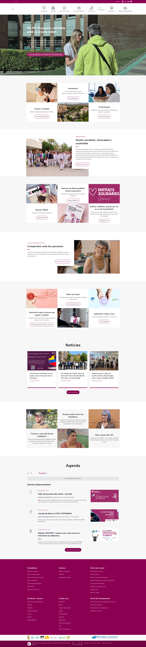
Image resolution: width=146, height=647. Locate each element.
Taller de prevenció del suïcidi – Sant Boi (55, 494)
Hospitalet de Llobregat (64, 577)
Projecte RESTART (31, 620)
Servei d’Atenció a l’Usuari (96, 571)
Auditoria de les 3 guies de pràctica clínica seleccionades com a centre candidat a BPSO (103, 376)
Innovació (29, 617)
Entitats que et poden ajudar (97, 583)
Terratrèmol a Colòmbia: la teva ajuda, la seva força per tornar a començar (41, 376)
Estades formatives (32, 611)
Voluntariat (61, 617)
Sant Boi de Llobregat (64, 571)
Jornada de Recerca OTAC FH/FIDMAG (55, 513)
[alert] (73, 478)
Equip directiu (62, 620)
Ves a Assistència (73, 98)
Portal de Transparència (65, 629)
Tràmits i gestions (94, 574)
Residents (29, 604)
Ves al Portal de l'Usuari (42, 116)
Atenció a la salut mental (33, 574)
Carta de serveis (94, 589)
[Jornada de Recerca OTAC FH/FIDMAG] (105, 515)
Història (61, 604)
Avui (35, 473)
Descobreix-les (104, 220)
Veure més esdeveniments (73, 549)
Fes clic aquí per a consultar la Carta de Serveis (45, 54)
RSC (60, 626)
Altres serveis (30, 586)
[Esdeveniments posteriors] (31, 473)
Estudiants (30, 608)
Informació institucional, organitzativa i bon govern (103, 601)
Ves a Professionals (104, 116)
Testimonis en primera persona (98, 586)
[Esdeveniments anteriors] (28, 473)
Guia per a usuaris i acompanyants (99, 577)
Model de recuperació (32, 571)
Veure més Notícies (73, 392)
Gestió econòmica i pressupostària (99, 608)
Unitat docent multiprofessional (35, 601)
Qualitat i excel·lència (82, 164)
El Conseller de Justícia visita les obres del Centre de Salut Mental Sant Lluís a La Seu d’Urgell (73, 376)
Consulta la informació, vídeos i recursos (41, 324)
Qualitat (61, 611)
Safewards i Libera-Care (33, 589)
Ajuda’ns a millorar (94, 592)
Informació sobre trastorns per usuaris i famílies (102, 580)
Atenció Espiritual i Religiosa (34, 583)
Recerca (29, 614)
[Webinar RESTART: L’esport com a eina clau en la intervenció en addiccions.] (105, 535)
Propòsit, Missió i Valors (62, 261)
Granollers (61, 574)
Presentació (62, 601)
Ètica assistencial (63, 614)
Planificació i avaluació (96, 611)
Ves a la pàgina (104, 321)
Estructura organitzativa (65, 623)
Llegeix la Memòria (73, 200)
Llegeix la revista (42, 217)
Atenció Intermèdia (32, 580)
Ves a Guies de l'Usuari (73, 304)
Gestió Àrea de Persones (96, 604)
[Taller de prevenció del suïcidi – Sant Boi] (105, 496)
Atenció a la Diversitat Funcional (35, 577)
